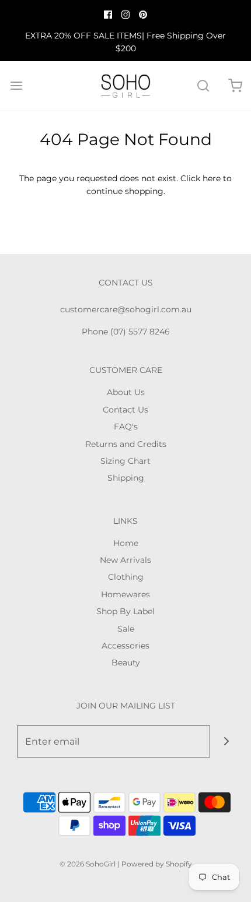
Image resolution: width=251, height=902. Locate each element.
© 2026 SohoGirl (88, 863)
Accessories (125, 645)
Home (125, 543)
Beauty (125, 662)
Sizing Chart (125, 461)
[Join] (226, 741)
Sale (125, 628)
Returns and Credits (125, 444)
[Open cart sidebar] (235, 86)
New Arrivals (125, 560)
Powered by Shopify (156, 863)
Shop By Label (125, 611)
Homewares (125, 594)
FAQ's (126, 426)
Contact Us (125, 409)
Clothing (126, 577)
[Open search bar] (203, 86)
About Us (126, 392)
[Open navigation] (16, 86)
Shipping (125, 478)
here (212, 178)
